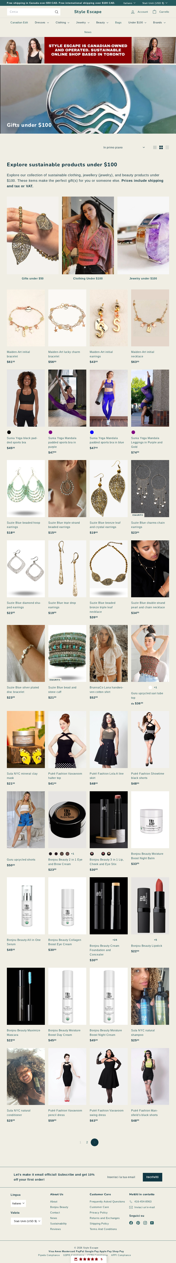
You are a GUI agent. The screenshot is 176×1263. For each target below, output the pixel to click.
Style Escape (88, 11)
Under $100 (136, 22)
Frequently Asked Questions (107, 1201)
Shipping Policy (99, 1223)
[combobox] (33, 12)
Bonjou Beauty (59, 1207)
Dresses (40, 22)
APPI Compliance (121, 1255)
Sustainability (58, 1223)
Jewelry (81, 22)
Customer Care (99, 1207)
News (87, 32)
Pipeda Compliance (49, 1255)
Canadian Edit (19, 22)
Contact (55, 1212)
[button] (89, 1259)
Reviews (55, 1229)
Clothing (61, 22)
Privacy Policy (99, 1212)
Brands (158, 22)
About (53, 1201)
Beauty (101, 22)
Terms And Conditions (103, 1229)
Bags (118, 22)
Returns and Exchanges (105, 1218)
